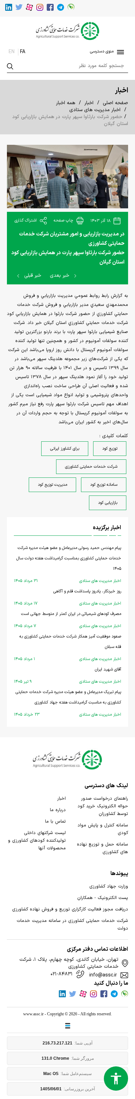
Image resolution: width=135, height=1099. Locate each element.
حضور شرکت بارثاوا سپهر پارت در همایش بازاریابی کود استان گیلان (68, 257)
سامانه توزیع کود (103, 485)
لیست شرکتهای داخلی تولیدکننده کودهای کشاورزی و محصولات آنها (37, 841)
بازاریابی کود (107, 503)
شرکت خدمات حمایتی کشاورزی (91, 467)
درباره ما (58, 810)
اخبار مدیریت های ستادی (94, 110)
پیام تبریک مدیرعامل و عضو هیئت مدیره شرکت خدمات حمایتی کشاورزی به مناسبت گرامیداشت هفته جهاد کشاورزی (67, 703)
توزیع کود (109, 449)
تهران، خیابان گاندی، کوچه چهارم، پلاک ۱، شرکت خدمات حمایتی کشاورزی (68, 963)
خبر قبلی (31, 275)
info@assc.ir (103, 975)
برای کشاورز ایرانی (64, 449)
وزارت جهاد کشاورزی (108, 886)
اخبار (88, 103)
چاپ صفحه (64, 220)
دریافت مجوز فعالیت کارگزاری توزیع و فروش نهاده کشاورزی (70, 909)
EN (12, 52)
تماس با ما (55, 821)
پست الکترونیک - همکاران (102, 897)
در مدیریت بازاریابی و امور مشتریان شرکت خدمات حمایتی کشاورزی (72, 239)
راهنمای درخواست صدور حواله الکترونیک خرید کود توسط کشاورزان (103, 806)
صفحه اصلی (115, 103)
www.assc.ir (33, 1013)
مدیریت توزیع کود (52, 485)
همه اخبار (65, 103)
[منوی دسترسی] (119, 52)
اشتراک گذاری (26, 220)
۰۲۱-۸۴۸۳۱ (62, 974)
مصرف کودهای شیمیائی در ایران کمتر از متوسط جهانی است (67, 620)
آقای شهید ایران (67, 675)
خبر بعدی (60, 275)
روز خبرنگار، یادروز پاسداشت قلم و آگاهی (67, 597)
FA (22, 52)
